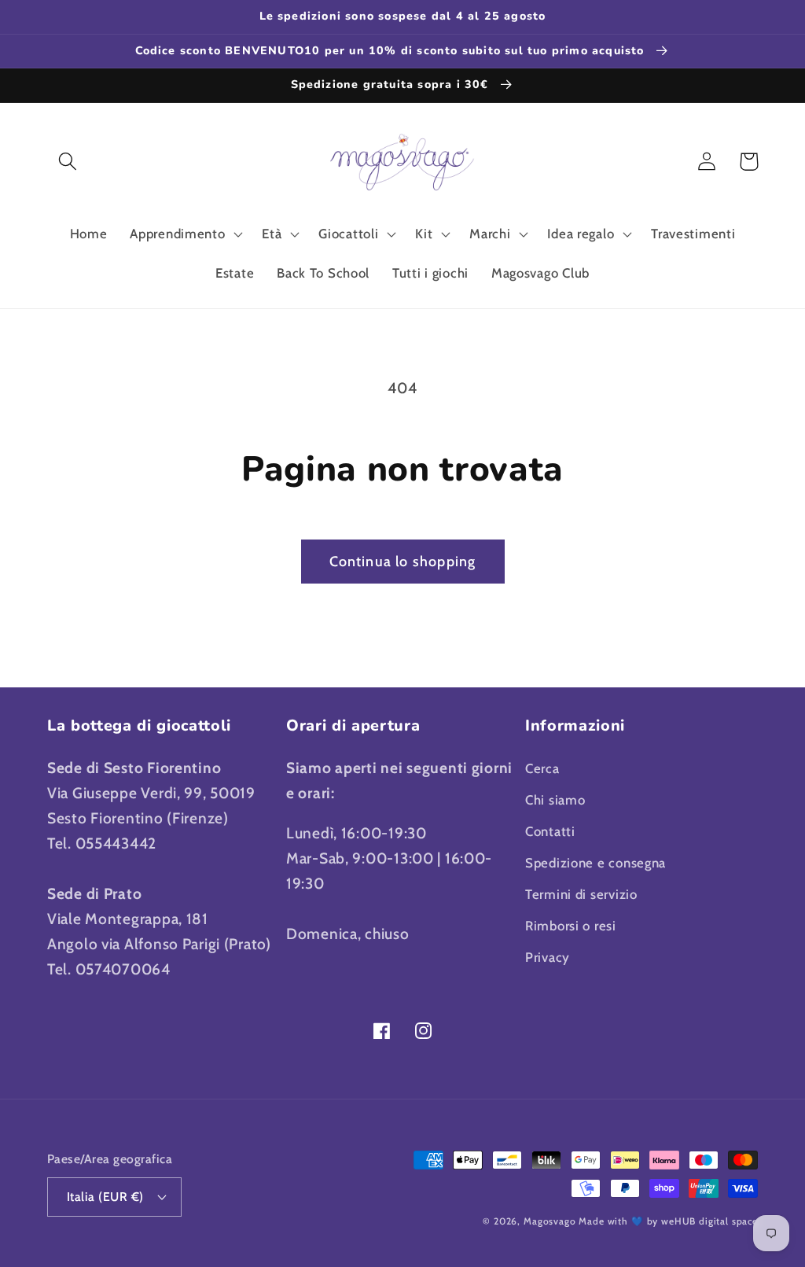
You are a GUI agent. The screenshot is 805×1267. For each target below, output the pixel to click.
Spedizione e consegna (595, 863)
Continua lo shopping (402, 561)
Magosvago (550, 1221)
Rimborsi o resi (570, 926)
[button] (68, 161)
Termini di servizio (581, 894)
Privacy (547, 957)
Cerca (542, 768)
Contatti (550, 831)
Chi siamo (555, 800)
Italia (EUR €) (105, 1196)
